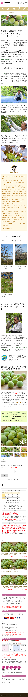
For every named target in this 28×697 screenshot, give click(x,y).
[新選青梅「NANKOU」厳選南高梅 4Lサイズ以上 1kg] (7, 547)
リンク (24, 695)
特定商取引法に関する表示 (17, 695)
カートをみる (22, 3)
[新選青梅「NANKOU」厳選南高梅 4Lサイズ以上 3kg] (7, 564)
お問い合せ (19, 9)
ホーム (3, 9)
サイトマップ (25, 9)
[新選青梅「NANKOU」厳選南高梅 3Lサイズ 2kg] (20, 564)
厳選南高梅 (11, 12)
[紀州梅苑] (6, 4)
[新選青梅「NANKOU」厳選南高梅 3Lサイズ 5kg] (20, 580)
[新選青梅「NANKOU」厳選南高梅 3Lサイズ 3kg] (7, 580)
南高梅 (6, 12)
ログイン (18, 3)
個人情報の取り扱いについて (6, 695)
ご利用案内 (8, 9)
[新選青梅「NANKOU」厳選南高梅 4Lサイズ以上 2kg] (20, 547)
